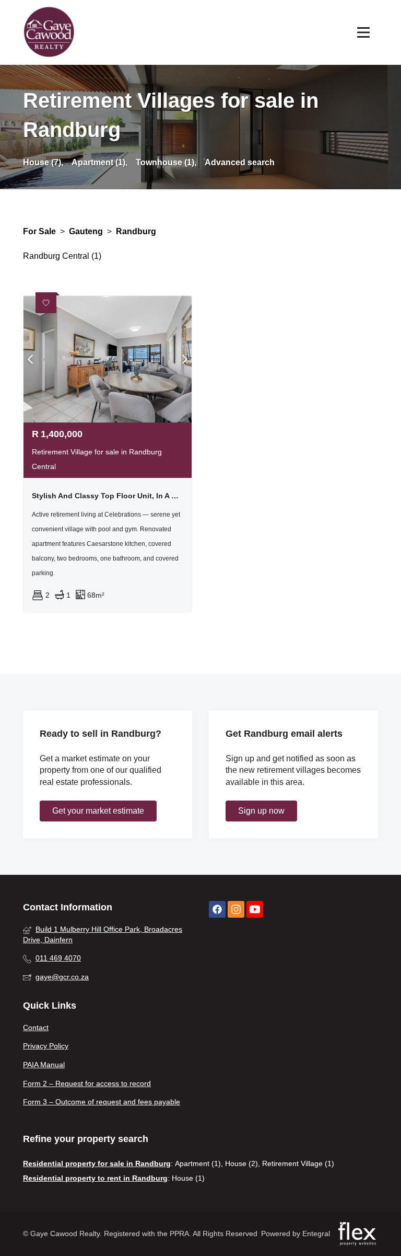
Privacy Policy (45, 1046)
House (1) (188, 1178)
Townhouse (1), (166, 162)
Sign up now (261, 810)
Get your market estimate (98, 810)
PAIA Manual (44, 1064)
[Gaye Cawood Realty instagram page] (236, 909)
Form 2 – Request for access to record (87, 1083)
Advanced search (240, 162)
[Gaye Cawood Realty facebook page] (217, 909)
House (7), (43, 162)
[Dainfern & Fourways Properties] (49, 32)
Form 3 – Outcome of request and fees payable (101, 1102)
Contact (36, 1027)
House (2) (241, 1163)
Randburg (136, 231)
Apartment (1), (99, 162)
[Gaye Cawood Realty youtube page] (254, 909)
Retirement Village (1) (298, 1163)
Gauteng (86, 231)
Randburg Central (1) (62, 256)
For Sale (39, 231)
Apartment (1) (198, 1163)
